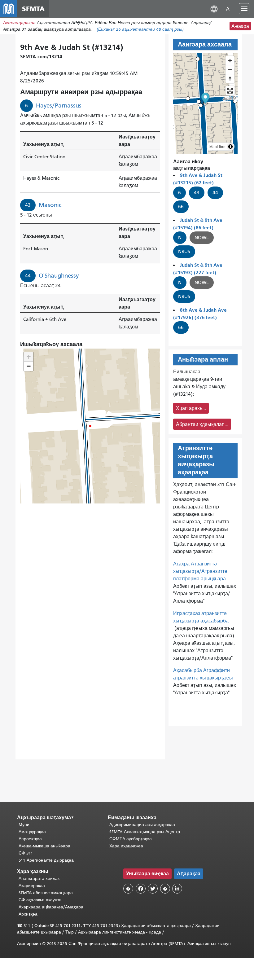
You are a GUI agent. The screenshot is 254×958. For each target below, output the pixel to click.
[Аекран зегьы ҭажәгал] (230, 90)
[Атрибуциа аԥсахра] (230, 146)
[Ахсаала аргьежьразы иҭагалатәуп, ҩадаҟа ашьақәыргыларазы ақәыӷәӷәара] (230, 78)
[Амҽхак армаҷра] (230, 69)
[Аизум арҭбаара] (230, 60)
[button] (214, 8)
